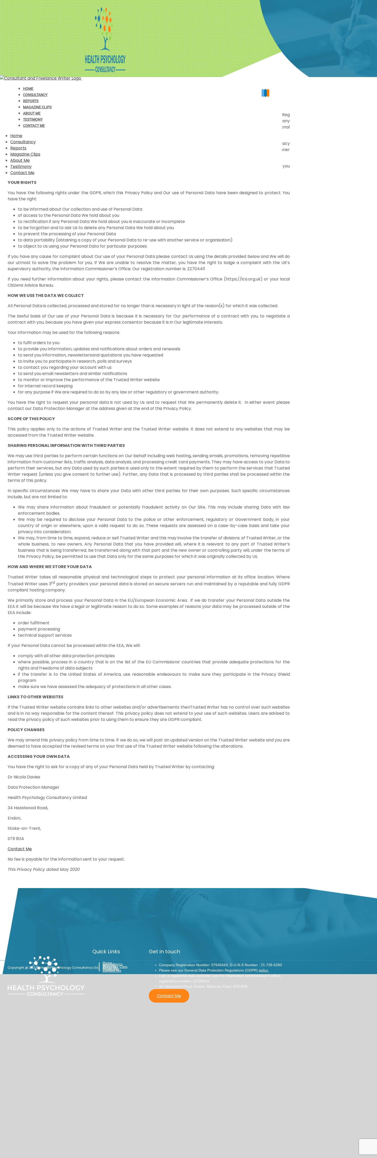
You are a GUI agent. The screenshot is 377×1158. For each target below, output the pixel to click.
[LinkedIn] (265, 93)
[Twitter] (263, 93)
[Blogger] (268, 93)
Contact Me (20, 849)
